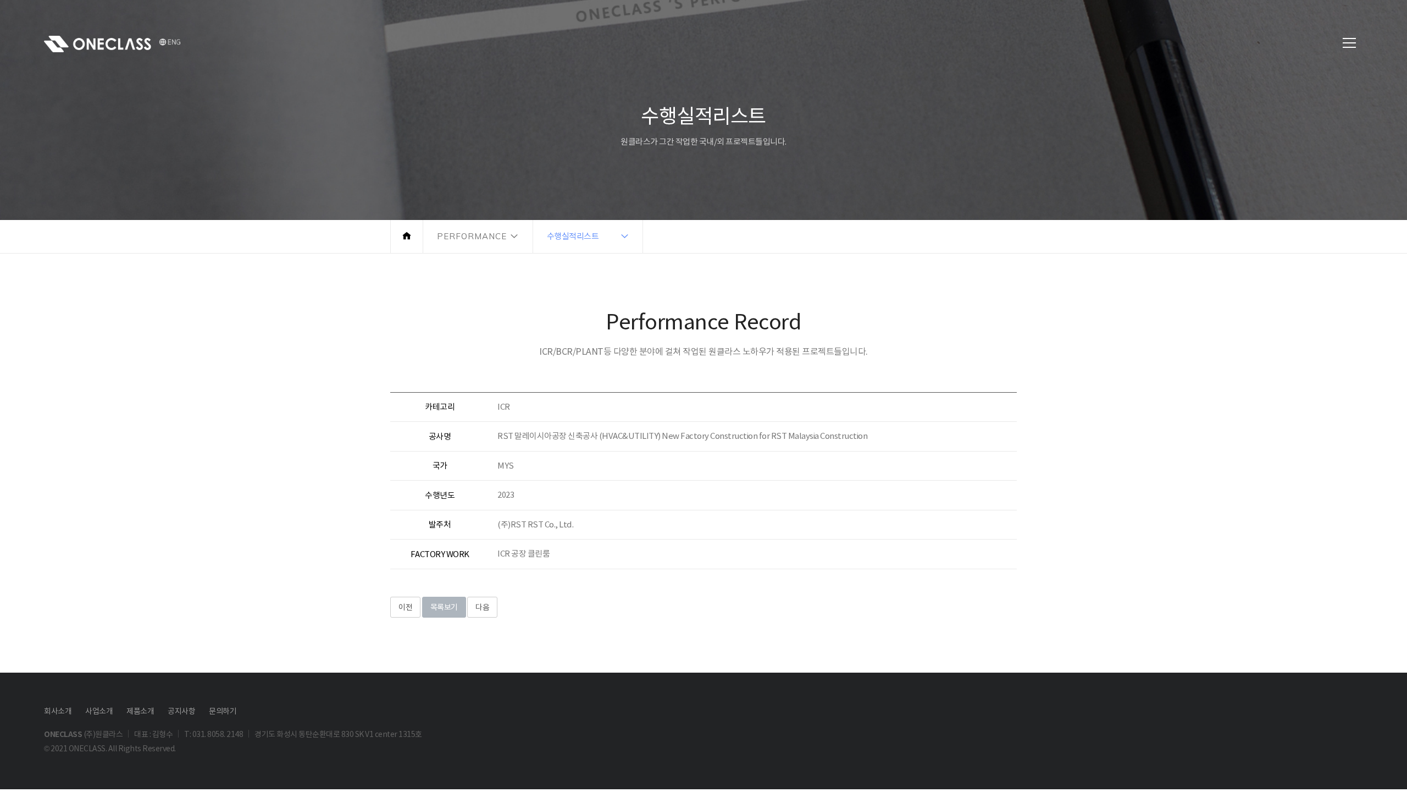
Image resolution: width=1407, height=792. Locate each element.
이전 (405, 607)
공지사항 (181, 711)
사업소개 (99, 711)
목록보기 (444, 607)
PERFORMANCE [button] (472, 236)
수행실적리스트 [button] (573, 236)
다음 (482, 607)
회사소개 (57, 711)
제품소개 (140, 711)
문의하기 (222, 711)
